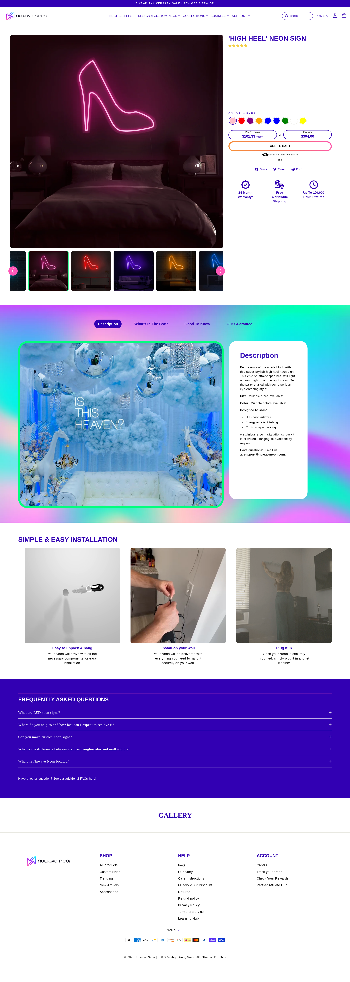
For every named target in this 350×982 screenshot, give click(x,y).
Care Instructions (191, 878)
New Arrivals (109, 885)
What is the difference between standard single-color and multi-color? (73, 749)
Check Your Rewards (273, 878)
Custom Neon (110, 872)
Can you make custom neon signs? (45, 737)
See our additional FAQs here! (74, 778)
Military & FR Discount (195, 885)
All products (109, 865)
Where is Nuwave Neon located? (43, 761)
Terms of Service (191, 912)
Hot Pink (232, 120)
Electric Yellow (302, 120)
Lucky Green (285, 120)
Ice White (294, 120)
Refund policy (188, 898)
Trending (106, 878)
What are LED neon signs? (39, 712)
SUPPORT (239, 16)
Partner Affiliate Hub (272, 885)
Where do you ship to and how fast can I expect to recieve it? (66, 725)
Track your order (269, 872)
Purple (250, 120)
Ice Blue (276, 120)
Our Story (185, 872)
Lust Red (241, 120)
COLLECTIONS (194, 16)
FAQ (181, 865)
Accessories (109, 892)
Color (242, 113)
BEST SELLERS (121, 16)
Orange (259, 120)
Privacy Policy (189, 905)
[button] (238, 45)
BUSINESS (218, 16)
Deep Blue (267, 120)
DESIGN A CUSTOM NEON (158, 16)
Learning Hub (188, 918)
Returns (184, 892)
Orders (262, 865)
